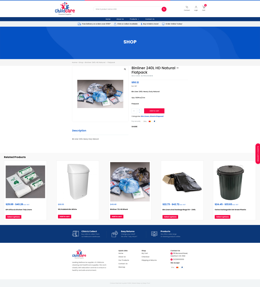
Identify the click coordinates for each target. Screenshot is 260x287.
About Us (120, 19)
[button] (125, 69)
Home (108, 19)
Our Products (123, 260)
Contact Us (149, 19)
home (74, 62)
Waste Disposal (157, 116)
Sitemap (121, 267)
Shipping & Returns (149, 260)
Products (133, 19)
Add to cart (154, 111)
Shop (81, 62)
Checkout (145, 257)
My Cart (145, 253)
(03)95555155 (178, 259)
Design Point (146, 283)
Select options (13, 217)
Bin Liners (145, 116)
